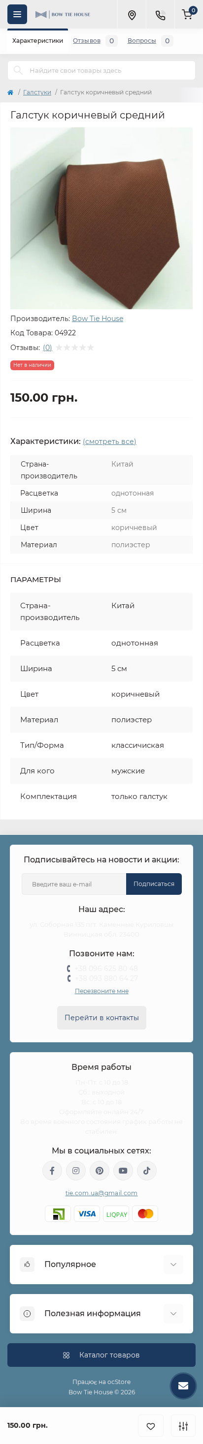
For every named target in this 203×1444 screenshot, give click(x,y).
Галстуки (37, 92)
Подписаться (154, 883)
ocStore (119, 1381)
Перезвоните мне (102, 991)
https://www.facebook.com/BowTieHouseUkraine (52, 1170)
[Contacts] (160, 14)
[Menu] (17, 14)
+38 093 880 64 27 (106, 978)
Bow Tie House (97, 318)
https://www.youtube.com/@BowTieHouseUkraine (123, 1170)
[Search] (18, 70)
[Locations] (131, 14)
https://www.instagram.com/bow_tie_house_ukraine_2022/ (76, 1170)
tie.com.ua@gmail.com (102, 1193)
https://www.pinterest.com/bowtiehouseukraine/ (99, 1170)
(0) (47, 347)
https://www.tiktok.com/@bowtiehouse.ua (147, 1170)
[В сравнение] (183, 1426)
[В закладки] (151, 1426)
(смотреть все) (109, 441)
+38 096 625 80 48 (106, 968)
